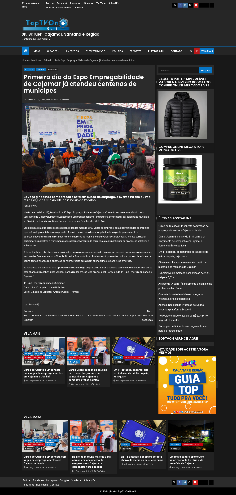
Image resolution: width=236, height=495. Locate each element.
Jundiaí (50, 358)
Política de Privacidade (58, 7)
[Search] (191, 51)
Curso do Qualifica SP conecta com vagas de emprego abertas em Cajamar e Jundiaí (43, 373)
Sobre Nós (113, 3)
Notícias (52, 70)
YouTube (100, 3)
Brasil (28, 353)
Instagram (75, 3)
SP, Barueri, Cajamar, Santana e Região (60, 34)
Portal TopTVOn (119, 491)
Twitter (50, 3)
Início (36, 51)
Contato (78, 7)
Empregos (72, 51)
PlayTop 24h (156, 51)
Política (117, 51)
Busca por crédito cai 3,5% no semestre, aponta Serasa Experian (53, 315)
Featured (33, 304)
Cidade (41, 70)
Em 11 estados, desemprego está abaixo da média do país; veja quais (131, 373)
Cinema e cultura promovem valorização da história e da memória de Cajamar (187, 460)
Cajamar (29, 70)
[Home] (25, 51)
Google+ (88, 3)
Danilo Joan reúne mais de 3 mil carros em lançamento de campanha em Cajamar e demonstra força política (182, 241)
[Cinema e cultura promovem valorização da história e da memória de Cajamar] (191, 436)
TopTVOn (31, 99)
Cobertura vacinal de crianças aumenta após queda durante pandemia (120, 315)
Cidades (52, 51)
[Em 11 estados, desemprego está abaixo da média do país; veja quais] (133, 351)
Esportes (135, 51)
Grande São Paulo (34, 358)
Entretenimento (95, 51)
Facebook (62, 3)
